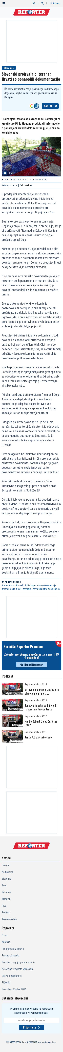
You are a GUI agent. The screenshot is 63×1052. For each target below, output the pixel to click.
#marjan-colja (8, 589)
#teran (5, 585)
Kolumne (6, 892)
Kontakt (6, 942)
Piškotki (6, 982)
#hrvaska (27, 589)
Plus (4, 905)
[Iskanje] (42, 3)
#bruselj (19, 585)
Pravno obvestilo (10, 955)
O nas (4, 935)
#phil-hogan (30, 585)
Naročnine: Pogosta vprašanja (17, 969)
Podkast (6, 912)
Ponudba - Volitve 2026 (14, 989)
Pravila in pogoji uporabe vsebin (18, 962)
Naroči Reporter (33, 665)
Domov (5, 865)
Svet (4, 885)
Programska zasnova (13, 948)
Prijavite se (29, 1027)
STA (6, 179)
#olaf (18, 589)
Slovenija (9, 68)
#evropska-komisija (46, 585)
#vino (11, 585)
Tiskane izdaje (9, 919)
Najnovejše (7, 872)
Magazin (6, 899)
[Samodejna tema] (34, 3)
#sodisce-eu (54, 589)
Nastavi (48, 106)
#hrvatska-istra (39, 589)
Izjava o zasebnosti (12, 975)
